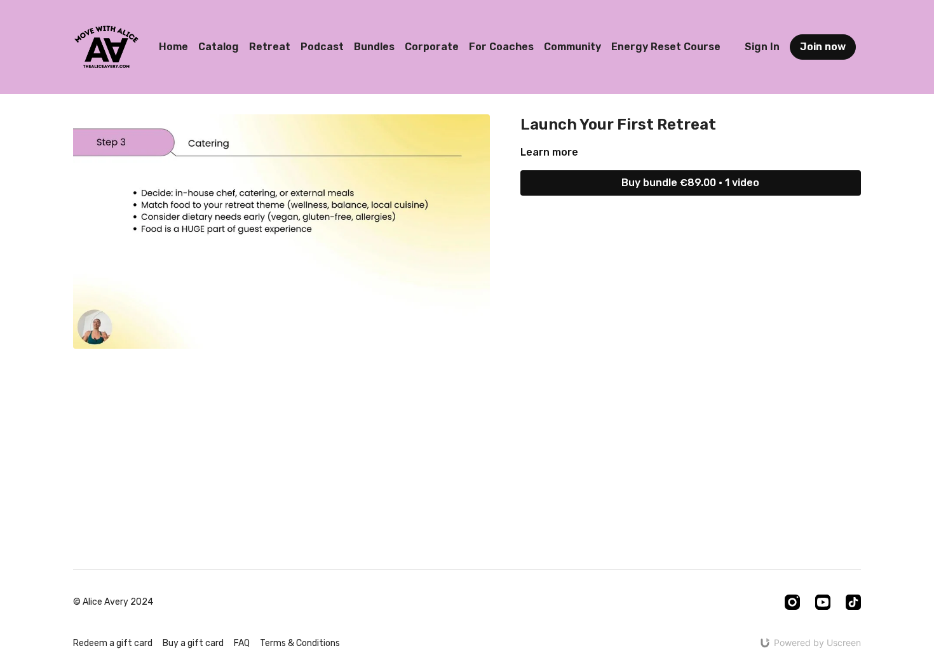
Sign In (762, 47)
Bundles (374, 47)
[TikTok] (853, 602)
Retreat (269, 47)
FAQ (242, 643)
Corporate (432, 47)
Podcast (322, 47)
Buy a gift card (193, 643)
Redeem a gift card (112, 643)
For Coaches (501, 47)
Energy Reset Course (666, 47)
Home (173, 47)
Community (572, 47)
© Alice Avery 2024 (113, 602)
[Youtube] (822, 602)
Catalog (218, 47)
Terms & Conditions (300, 643)
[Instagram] (792, 602)
